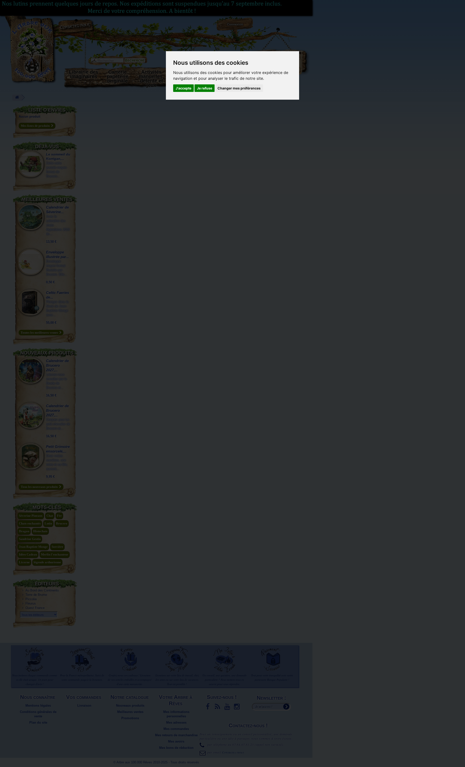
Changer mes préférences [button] (239, 88)
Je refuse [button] (204, 88)
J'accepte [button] (183, 88)
